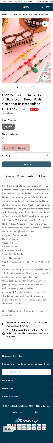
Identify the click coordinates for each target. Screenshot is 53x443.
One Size (8, 126)
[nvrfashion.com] (26, 7)
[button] (48, 7)
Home (4, 14)
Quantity (6, 155)
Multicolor (5, 140)
